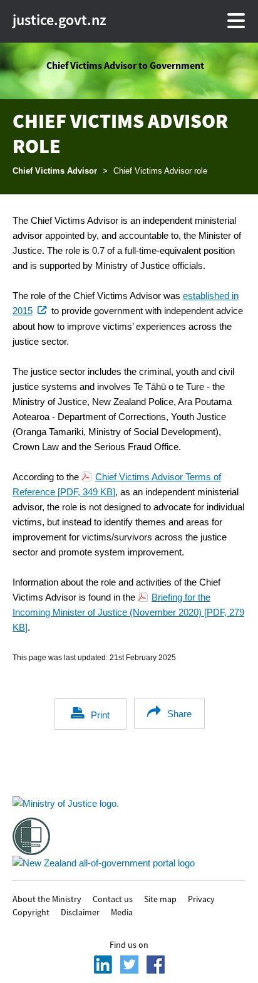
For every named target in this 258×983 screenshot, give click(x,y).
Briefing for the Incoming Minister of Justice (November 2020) (128, 612)
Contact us (113, 898)
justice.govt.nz (36, 20)
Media (122, 912)
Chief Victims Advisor (55, 171)
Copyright (31, 912)
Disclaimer (80, 912)
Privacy (201, 898)
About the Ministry (47, 898)
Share (179, 713)
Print (100, 715)
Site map (160, 898)
